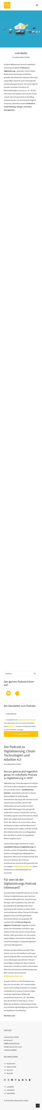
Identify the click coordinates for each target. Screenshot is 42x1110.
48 (16, 657)
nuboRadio (11, 1093)
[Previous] (5, 658)
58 (20, 662)
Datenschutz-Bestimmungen (26, 720)
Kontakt (10, 1073)
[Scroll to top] (38, 1105)
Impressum (11, 1063)
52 (31, 657)
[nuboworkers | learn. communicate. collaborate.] (7, 5)
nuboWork (10, 1090)
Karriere (10, 1070)
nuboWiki (10, 1087)
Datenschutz (11, 1067)
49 (19, 657)
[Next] (37, 663)
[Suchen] (21, 673)
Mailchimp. (12, 726)
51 (27, 657)
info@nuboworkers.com (22, 866)
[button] (37, 5)
